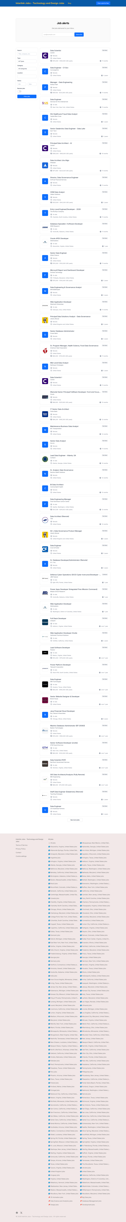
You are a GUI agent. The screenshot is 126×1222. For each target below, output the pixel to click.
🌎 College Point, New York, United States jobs (63, 917)
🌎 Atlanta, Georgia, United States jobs (61, 865)
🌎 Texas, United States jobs (58, 1164)
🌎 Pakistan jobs (54, 1061)
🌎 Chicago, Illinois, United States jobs (61, 909)
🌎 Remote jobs (85, 1094)
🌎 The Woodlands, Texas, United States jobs (95, 1164)
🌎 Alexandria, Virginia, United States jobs (62, 847)
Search (19, 50)
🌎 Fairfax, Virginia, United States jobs (61, 946)
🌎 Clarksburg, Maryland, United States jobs (63, 913)
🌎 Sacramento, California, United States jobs (63, 1105)
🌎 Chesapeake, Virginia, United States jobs (95, 906)
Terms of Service (21, 845)
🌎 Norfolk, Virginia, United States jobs (93, 1046)
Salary (19, 80)
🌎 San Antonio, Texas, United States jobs (94, 1105)
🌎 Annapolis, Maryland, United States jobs (63, 854)
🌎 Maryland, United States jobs (59, 1020)
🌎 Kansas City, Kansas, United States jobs (94, 990)
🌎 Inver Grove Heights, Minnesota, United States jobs (63, 979)
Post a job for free (103, 3)
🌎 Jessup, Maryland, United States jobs (93, 987)
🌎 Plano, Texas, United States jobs (60, 1079)
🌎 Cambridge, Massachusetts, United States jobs (63, 895)
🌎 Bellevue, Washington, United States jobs (95, 869)
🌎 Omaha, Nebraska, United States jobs (62, 1057)
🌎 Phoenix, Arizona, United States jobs (61, 1075)
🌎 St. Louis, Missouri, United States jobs (62, 1146)
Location (20, 73)
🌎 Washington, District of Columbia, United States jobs (95, 1179)
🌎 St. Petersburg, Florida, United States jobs (95, 1146)
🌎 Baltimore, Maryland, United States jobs (62, 869)
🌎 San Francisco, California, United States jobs (63, 1112)
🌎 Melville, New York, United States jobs (62, 1024)
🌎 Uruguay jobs (54, 1175)
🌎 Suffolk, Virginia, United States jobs (93, 1153)
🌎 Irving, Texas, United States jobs (60, 983)
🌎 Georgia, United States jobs (90, 957)
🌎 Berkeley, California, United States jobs (62, 872)
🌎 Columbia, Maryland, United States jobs (94, 917)
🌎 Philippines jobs (86, 1072)
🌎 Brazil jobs (53, 883)
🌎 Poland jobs (53, 1083)
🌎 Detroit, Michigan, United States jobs (61, 939)
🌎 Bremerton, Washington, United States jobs (95, 883)
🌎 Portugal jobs (54, 1090)
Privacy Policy (21, 849)
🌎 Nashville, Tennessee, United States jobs (63, 1038)
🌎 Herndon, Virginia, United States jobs (93, 965)
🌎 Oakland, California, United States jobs (62, 1053)
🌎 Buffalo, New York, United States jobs (94, 887)
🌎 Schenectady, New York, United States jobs (95, 1123)
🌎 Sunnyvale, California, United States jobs (63, 1157)
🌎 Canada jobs (53, 898)
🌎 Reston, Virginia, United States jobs (61, 1098)
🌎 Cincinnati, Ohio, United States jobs (93, 909)
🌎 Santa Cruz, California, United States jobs (95, 1120)
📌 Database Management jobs (90, 1201)
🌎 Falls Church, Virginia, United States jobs (63, 950)
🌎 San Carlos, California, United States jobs (63, 1109)
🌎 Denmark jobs (54, 935)
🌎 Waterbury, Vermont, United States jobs (62, 1182)
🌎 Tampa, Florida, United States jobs (93, 1157)
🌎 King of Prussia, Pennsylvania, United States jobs (63, 998)
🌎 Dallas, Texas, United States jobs (60, 931)
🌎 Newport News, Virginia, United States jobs (63, 1046)
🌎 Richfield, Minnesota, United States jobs (62, 1101)
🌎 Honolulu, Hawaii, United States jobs (61, 968)
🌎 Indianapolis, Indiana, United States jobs (94, 976)
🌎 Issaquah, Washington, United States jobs (95, 983)
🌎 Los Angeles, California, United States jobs (95, 1013)
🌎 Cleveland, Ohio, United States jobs (93, 913)
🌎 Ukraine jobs (85, 1168)
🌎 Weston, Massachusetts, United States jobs (63, 1190)
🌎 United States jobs (87, 1171)
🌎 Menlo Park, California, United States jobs (95, 1024)
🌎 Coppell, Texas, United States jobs (61, 924)
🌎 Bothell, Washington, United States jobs (94, 880)
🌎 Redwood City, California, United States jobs (63, 1094)
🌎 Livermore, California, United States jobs (63, 1009)
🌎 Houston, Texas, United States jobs (93, 968)
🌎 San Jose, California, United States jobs (94, 1112)
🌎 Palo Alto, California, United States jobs (94, 1061)
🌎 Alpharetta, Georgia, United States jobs (94, 847)
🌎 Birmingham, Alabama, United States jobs (63, 876)
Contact (18, 852)
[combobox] (26, 76)
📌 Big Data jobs (85, 1197)
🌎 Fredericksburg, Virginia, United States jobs (63, 954)
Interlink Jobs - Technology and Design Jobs (40, 3)
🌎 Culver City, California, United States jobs (95, 924)
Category (20, 65)
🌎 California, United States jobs (91, 891)
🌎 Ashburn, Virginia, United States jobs (93, 861)
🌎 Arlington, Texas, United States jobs (93, 858)
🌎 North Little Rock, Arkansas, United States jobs (63, 1050)
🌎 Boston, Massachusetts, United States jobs (63, 880)
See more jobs (75, 820)
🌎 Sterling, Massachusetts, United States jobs (95, 1149)
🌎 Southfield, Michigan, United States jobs (94, 1134)
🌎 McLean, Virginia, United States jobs (93, 1020)
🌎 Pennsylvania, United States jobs (92, 1068)
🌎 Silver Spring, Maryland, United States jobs (95, 1131)
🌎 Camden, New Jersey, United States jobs (95, 895)
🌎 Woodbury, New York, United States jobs (63, 1193)
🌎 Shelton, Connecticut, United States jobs (63, 1131)
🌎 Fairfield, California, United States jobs (94, 946)
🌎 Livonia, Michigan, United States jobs (93, 1009)
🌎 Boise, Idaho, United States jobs (92, 876)
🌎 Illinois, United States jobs (90, 972)
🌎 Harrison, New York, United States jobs (94, 961)
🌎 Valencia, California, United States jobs (94, 1175)
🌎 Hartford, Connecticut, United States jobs (63, 965)
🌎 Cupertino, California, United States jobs (63, 928)
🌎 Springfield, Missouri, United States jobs (63, 1142)
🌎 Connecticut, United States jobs (92, 920)
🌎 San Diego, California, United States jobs (95, 1109)
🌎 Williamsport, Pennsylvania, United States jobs (95, 1190)
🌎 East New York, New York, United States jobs (63, 942)
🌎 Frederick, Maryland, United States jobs (94, 950)
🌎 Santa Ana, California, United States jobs (95, 1116)
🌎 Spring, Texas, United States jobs (92, 1138)
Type (18, 58)
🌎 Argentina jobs (54, 858)
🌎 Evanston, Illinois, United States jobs (93, 942)
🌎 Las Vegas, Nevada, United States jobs (94, 1002)
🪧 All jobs (52, 843)
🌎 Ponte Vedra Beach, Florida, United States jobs (95, 1083)
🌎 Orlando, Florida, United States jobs (93, 1057)
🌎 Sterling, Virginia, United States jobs (61, 1153)
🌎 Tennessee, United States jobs (91, 1160)
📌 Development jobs (87, 1205)
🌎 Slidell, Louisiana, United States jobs (61, 1134)
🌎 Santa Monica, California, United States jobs (63, 1123)
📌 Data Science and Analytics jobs (60, 1201)
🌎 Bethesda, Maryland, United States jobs (94, 872)
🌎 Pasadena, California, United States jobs (95, 1064)
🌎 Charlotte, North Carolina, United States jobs (63, 906)
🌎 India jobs (52, 976)
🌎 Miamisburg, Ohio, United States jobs (93, 1027)
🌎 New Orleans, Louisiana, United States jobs (63, 1042)
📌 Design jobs (53, 1205)
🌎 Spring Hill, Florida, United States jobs (62, 1138)
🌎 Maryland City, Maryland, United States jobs (95, 1016)
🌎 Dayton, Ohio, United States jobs (92, 931)
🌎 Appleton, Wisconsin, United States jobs (94, 854)
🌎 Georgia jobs (53, 957)
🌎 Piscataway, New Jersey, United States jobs (95, 1075)
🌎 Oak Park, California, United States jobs (94, 1050)
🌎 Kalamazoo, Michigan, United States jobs (63, 990)
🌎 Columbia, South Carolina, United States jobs (63, 920)
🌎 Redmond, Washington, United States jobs (95, 1090)
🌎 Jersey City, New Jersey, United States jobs (63, 987)
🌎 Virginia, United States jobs (58, 1179)
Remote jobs (21, 88)
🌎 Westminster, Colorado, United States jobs (95, 1186)
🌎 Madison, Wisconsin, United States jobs (62, 1016)
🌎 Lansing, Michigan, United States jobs (62, 1002)
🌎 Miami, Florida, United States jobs (60, 1027)
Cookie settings (21, 856)
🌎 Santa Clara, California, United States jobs (63, 1120)
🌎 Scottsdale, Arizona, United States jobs (62, 1127)
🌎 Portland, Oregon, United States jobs (93, 1086)
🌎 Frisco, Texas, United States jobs (92, 954)
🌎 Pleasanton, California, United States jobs (95, 1079)
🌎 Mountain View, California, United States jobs (95, 1035)
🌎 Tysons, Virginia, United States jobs (61, 1168)
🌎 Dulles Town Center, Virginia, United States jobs (95, 939)
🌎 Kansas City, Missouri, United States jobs (63, 994)
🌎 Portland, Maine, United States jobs (61, 1086)
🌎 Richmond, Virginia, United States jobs (94, 1101)
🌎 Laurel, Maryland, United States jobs (61, 1005)
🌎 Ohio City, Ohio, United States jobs (93, 1053)
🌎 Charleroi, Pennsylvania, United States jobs (95, 902)
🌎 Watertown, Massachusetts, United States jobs (95, 1182)
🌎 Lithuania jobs (86, 1005)
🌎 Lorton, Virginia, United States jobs (61, 1013)
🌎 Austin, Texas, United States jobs (92, 865)
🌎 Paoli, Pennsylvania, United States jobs (62, 1064)
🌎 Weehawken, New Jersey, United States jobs (63, 1186)
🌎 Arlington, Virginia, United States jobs (62, 861)
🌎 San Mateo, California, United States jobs (63, 1116)
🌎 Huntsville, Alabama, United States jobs (62, 972)
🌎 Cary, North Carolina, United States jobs (94, 898)
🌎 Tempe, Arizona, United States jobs (61, 1160)
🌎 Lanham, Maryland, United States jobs (94, 998)
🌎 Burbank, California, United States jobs (62, 891)
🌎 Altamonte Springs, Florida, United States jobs (63, 850)
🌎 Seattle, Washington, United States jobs (94, 1127)
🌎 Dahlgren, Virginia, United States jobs (94, 928)
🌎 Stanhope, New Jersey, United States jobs (63, 1149)
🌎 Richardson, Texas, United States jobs (94, 1098)
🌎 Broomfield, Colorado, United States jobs (63, 887)
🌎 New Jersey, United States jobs (91, 1038)
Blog (69, 3)
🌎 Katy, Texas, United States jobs (91, 994)
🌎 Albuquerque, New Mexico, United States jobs (95, 843)
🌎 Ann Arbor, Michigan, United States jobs (94, 850)
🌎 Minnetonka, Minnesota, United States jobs (95, 1031)
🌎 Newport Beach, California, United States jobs (95, 1042)
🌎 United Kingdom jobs (56, 1171)
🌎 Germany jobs (54, 961)
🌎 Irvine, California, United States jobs (93, 979)
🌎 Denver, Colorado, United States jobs (94, 935)
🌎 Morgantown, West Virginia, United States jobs (63, 1035)
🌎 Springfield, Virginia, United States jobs (94, 1142)
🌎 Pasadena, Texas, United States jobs (61, 1068)
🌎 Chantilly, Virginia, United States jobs (62, 902)
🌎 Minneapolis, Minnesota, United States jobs (63, 1031)
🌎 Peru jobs (52, 1072)
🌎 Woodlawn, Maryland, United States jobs (95, 1193)
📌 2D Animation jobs (55, 1197)
